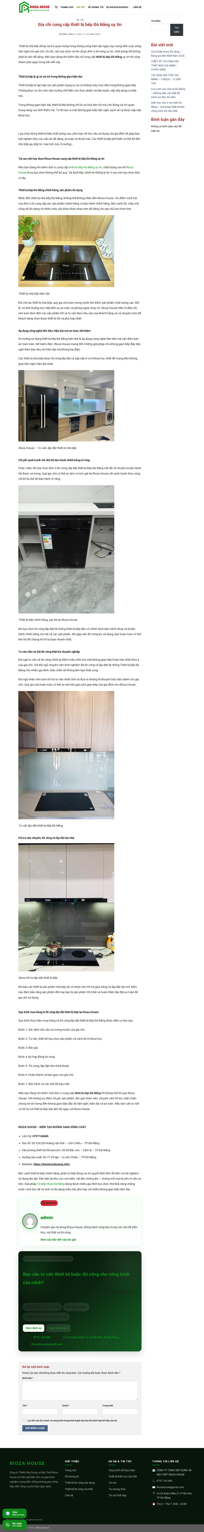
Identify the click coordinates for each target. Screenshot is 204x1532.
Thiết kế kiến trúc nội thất (123, 1476)
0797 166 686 (42, 1337)
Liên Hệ (137, 7)
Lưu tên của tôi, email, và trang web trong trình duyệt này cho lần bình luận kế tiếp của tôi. (72, 1420)
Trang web (107, 1405)
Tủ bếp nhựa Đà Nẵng (51, 1184)
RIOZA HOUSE (27, 1463)
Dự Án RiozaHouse (117, 7)
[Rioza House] (34, 7)
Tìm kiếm (155, 21)
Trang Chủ (66, 7)
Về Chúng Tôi (95, 7)
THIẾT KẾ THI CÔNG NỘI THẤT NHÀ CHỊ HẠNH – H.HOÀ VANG (165, 65)
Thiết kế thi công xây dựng (80, 1482)
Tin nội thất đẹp (117, 1495)
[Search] (56, 7)
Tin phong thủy (117, 1489)
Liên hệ (69, 1495)
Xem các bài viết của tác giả (58, 1239)
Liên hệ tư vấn (58, 1328)
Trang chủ (70, 1470)
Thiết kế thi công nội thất (79, 1489)
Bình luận (27, 1378)
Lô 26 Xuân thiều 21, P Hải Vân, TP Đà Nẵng (91, 1337)
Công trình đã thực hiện (122, 1470)
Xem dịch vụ (33, 1328)
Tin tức (80, 7)
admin (98, 34)
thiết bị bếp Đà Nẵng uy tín (85, 167)
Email (65, 1405)
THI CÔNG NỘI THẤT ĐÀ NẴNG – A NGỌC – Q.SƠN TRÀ (166, 79)
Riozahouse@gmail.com (47, 1344)
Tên (25, 1405)
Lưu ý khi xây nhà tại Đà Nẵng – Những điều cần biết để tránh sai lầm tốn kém (168, 93)
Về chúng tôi (72, 1476)
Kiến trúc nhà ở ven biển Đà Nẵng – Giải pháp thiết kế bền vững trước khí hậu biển (168, 106)
